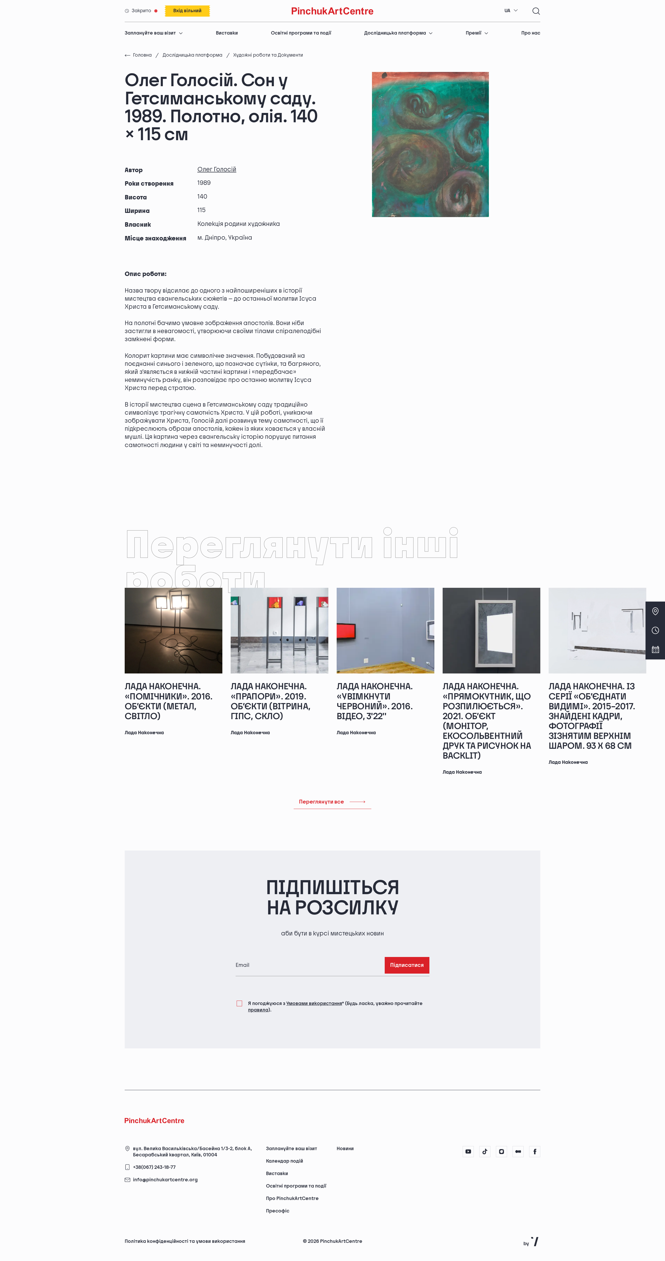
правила (258, 1010)
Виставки (227, 33)
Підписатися (407, 965)
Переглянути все (321, 802)
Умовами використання (314, 1004)
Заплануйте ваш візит (150, 33)
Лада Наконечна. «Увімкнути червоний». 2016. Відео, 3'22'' (375, 701)
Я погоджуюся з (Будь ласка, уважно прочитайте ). (335, 1007)
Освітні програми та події (301, 33)
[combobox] (511, 11)
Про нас (530, 33)
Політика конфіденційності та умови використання (185, 1241)
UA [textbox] (507, 11)
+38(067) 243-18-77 (154, 1167)
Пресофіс (277, 1211)
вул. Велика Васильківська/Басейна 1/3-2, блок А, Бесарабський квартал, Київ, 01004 (192, 1152)
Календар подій (284, 1161)
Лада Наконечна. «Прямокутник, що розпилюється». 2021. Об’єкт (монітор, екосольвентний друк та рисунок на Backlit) (487, 721)
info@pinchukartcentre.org (165, 1180)
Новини (345, 1149)
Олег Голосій (216, 169)
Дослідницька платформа (395, 33)
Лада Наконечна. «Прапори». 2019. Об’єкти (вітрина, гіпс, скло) (270, 701)
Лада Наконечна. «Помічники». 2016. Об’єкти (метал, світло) (169, 701)
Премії (473, 33)
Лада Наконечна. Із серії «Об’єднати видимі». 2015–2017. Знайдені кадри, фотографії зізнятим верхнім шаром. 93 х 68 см (592, 716)
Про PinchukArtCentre (292, 1199)
